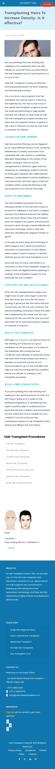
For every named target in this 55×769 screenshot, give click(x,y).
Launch (11, 548)
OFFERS (47, 4)
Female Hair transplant (21, 647)
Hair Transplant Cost (20, 653)
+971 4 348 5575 (16, 691)
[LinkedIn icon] (30, 759)
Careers (32, 754)
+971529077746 (27, 3)
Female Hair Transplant (17, 450)
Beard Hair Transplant (17, 463)
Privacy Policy (14, 750)
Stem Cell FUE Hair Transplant (24, 635)
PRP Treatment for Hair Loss (20, 469)
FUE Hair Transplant (15, 443)
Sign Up (10, 712)
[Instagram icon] (36, 759)
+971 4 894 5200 (14, 687)
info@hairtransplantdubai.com (24, 695)
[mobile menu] (3, 10)
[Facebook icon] (19, 759)
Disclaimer (30, 750)
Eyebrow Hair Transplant (18, 476)
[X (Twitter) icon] (25, 759)
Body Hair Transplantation (19, 482)
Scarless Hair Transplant (18, 456)
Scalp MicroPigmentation (22, 629)
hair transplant (21, 340)
